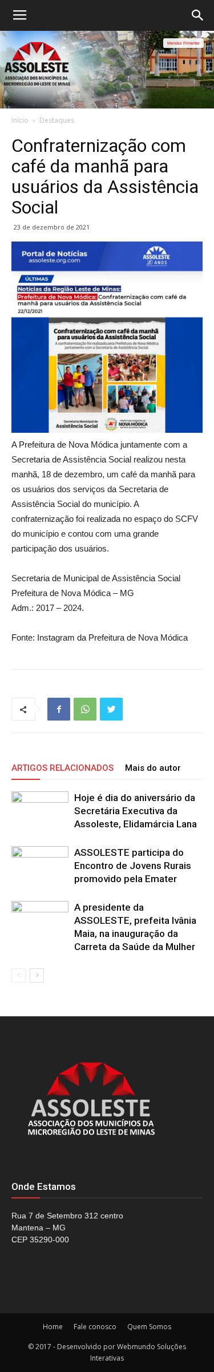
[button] (198, 15)
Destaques (56, 120)
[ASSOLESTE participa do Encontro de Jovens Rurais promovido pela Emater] (39, 866)
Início (20, 120)
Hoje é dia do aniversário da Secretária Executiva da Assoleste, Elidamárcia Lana (135, 811)
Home (53, 1326)
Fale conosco (95, 1326)
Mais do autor (153, 768)
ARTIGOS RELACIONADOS (62, 768)
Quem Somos (149, 1326)
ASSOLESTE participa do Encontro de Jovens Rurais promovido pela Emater (132, 865)
